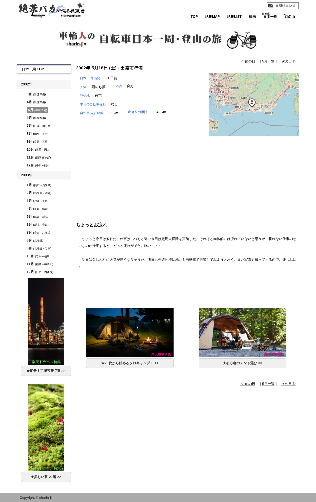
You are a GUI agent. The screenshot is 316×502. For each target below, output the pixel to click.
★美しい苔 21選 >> (46, 477)
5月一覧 (268, 61)
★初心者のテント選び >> (242, 363)
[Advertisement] (186, 171)
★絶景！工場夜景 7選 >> (45, 371)
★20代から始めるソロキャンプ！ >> (129, 363)
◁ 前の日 (247, 61)
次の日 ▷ (288, 61)
